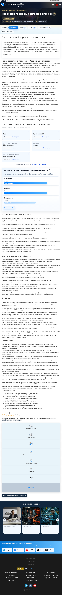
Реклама (11, 580)
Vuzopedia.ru (28, 589)
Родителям (51, 573)
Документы (31, 578)
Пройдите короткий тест (39, 164)
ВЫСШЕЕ (3, 0)
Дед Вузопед (31, 561)
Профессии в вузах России (8, 10)
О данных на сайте (11, 578)
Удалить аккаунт (51, 578)
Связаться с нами (31, 580)
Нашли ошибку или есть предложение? (13, 495)
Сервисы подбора (11, 573)
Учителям (11, 575)
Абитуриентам (31, 573)
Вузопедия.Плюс (31, 558)
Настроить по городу (8, 18)
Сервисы (31, 564)
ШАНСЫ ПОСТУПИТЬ (55, 0)
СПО (8, 0)
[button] (4, 519)
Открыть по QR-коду (51, 575)
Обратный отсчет (31, 575)
